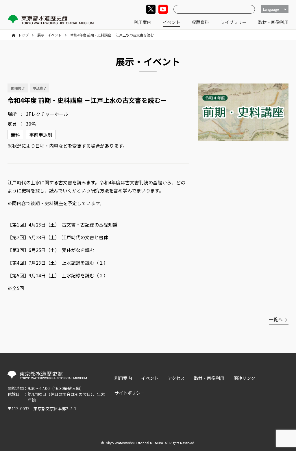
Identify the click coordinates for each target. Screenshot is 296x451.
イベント (171, 22)
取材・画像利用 (273, 22)
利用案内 (142, 22)
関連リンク (244, 378)
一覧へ (276, 319)
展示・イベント (49, 34)
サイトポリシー (129, 393)
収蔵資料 (200, 22)
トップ (23, 34)
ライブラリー (234, 22)
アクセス (176, 378)
